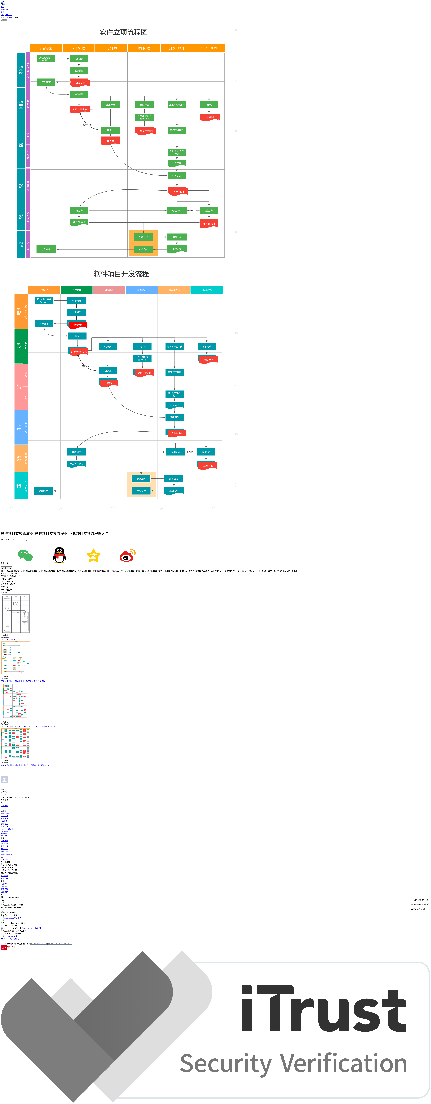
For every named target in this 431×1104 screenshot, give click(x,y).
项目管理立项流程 (8, 639)
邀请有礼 (4, 860)
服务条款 (4, 889)
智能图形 (4, 824)
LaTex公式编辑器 (7, 829)
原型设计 (4, 818)
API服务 (4, 821)
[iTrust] (215, 1102)
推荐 (2, 7)
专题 (2, 12)
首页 (3, 17)
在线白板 (4, 816)
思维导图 (4, 806)
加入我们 (4, 886)
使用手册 (4, 851)
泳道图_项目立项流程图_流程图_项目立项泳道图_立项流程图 (25, 765)
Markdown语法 (6, 854)
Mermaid (4, 833)
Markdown (5, 813)
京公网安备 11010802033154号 (60, 944)
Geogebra (4, 831)
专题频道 (4, 846)
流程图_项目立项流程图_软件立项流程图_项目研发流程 (23, 681)
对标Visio (4, 878)
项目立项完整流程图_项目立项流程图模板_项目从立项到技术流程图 (28, 727)
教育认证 (4, 876)
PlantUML (5, 835)
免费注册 (8, 15)
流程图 (9, 17)
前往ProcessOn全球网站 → (11, 939)
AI (2, 4)
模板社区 (4, 9)
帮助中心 (4, 849)
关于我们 (4, 884)
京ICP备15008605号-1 (38, 944)
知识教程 (4, 843)
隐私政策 (4, 892)
